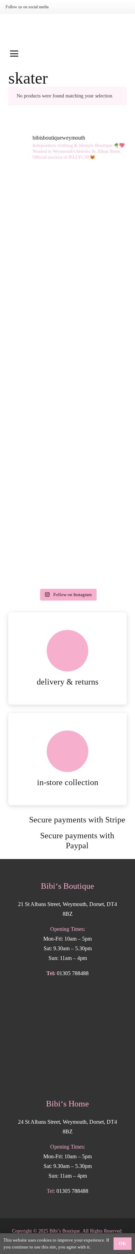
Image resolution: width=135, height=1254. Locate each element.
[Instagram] (61, 6)
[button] (67, 53)
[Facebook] (72, 6)
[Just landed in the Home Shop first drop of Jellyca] (67, 202)
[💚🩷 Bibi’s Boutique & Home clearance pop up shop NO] (67, 550)
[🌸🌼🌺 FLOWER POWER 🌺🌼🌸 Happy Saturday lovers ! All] (67, 341)
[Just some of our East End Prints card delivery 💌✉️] (67, 271)
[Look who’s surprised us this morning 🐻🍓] (67, 411)
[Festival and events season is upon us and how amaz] (67, 480)
